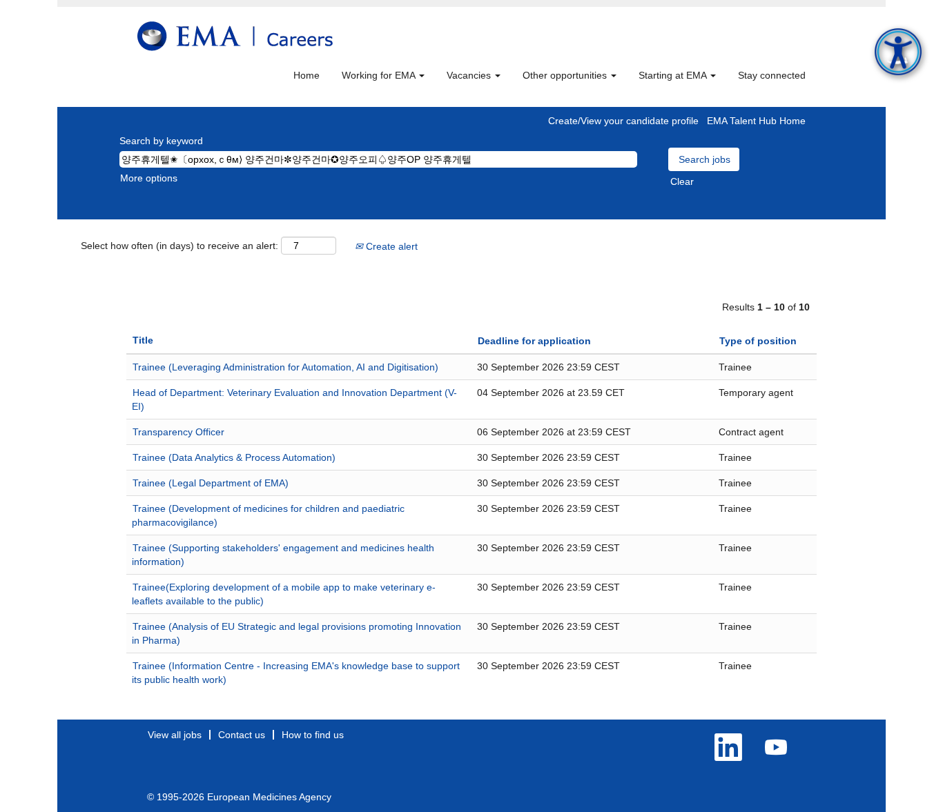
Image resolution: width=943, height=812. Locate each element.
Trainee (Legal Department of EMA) (211, 482)
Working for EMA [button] (380, 75)
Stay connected (772, 75)
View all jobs (175, 734)
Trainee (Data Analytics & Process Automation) (234, 457)
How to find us (313, 734)
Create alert (390, 246)
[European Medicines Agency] (235, 36)
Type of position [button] (758, 340)
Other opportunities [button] (566, 75)
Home (306, 75)
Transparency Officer (178, 431)
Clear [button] (682, 181)
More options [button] (148, 178)
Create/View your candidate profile (623, 120)
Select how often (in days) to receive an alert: (179, 245)
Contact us (241, 734)
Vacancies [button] (470, 75)
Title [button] (143, 340)
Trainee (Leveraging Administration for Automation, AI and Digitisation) (285, 367)
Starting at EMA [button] (674, 75)
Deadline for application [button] (534, 340)
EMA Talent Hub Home (756, 120)
